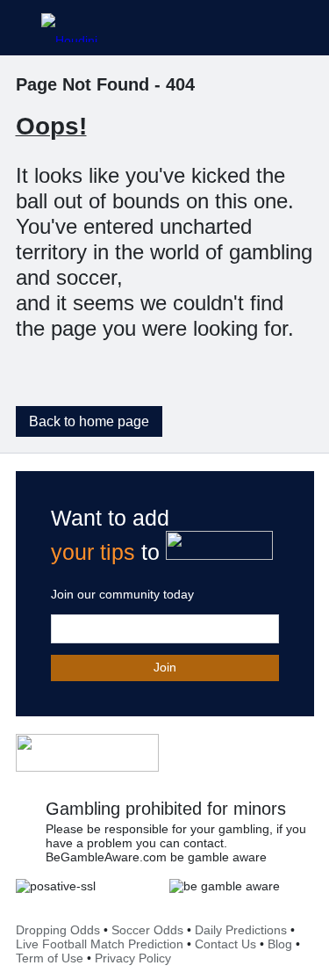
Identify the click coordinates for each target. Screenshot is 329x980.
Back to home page (89, 421)
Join (165, 667)
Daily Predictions (241, 930)
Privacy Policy (133, 958)
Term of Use (49, 958)
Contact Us (225, 944)
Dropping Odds (58, 930)
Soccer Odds (147, 930)
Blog (280, 944)
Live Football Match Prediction (99, 944)
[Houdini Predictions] (87, 753)
